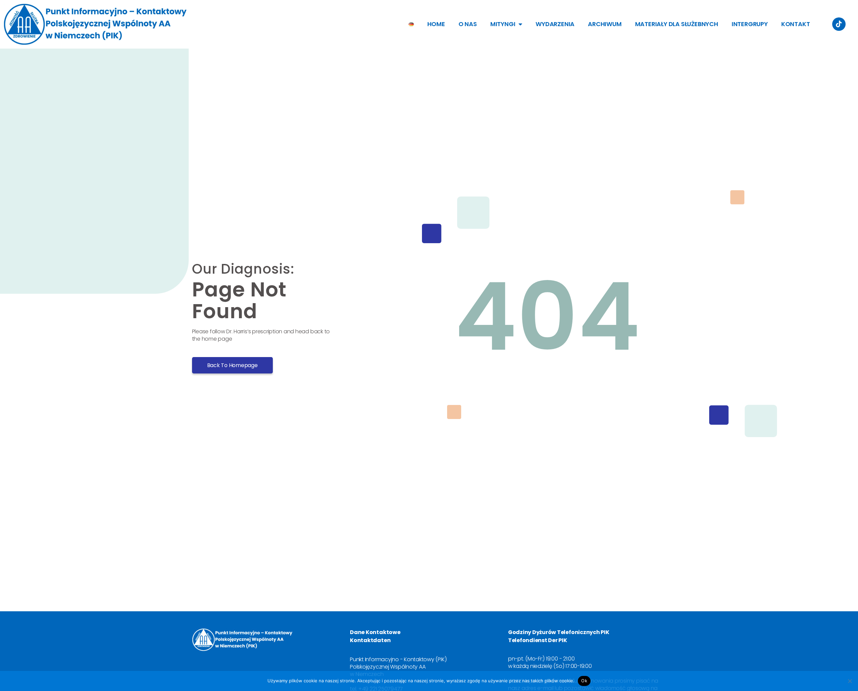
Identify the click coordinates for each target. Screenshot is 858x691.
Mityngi (502, 24)
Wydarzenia (555, 24)
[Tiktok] (839, 24)
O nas (467, 24)
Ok (584, 680)
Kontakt (795, 24)
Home (436, 24)
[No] (849, 681)
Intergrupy (750, 24)
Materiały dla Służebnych (676, 24)
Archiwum (604, 24)
